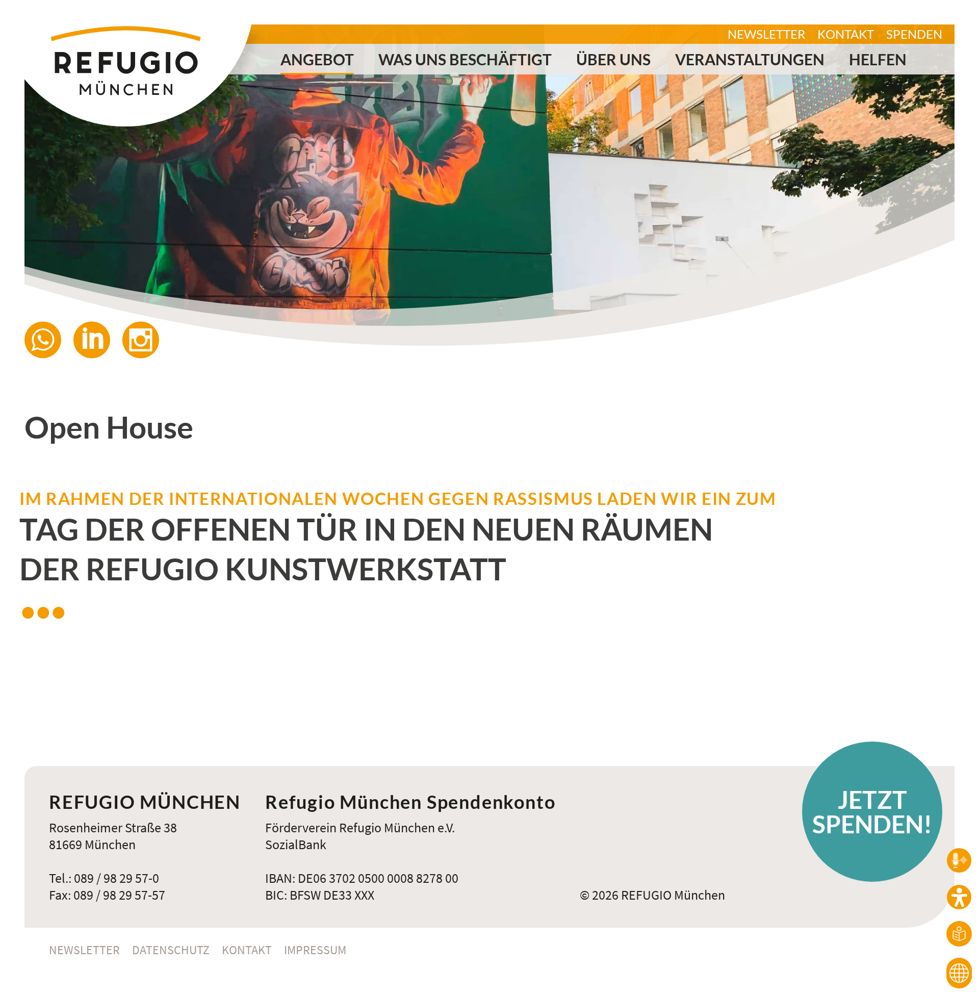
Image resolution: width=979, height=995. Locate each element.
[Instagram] (146, 340)
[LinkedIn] (97, 340)
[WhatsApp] (48, 340)
